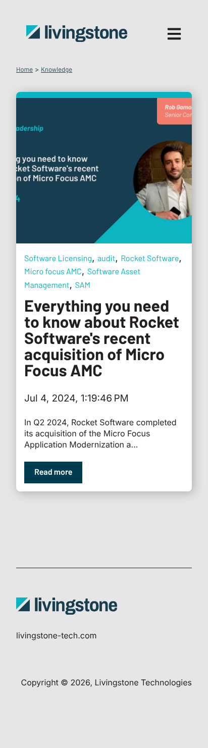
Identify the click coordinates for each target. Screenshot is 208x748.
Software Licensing (58, 258)
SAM (82, 285)
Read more (53, 472)
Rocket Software (150, 258)
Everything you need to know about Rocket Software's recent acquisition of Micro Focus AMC (101, 338)
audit (106, 258)
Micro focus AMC (53, 271)
